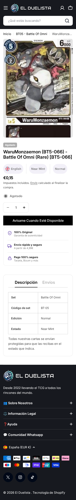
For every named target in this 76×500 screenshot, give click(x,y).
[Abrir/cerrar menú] (5, 7)
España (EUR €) (20, 447)
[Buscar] (67, 20)
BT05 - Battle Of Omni (31, 34)
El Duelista (23, 493)
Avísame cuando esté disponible (38, 220)
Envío (33, 182)
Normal (61, 170)
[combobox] (38, 21)
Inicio (7, 34)
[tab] (26, 284)
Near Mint (39, 170)
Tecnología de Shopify (49, 493)
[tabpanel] (38, 321)
